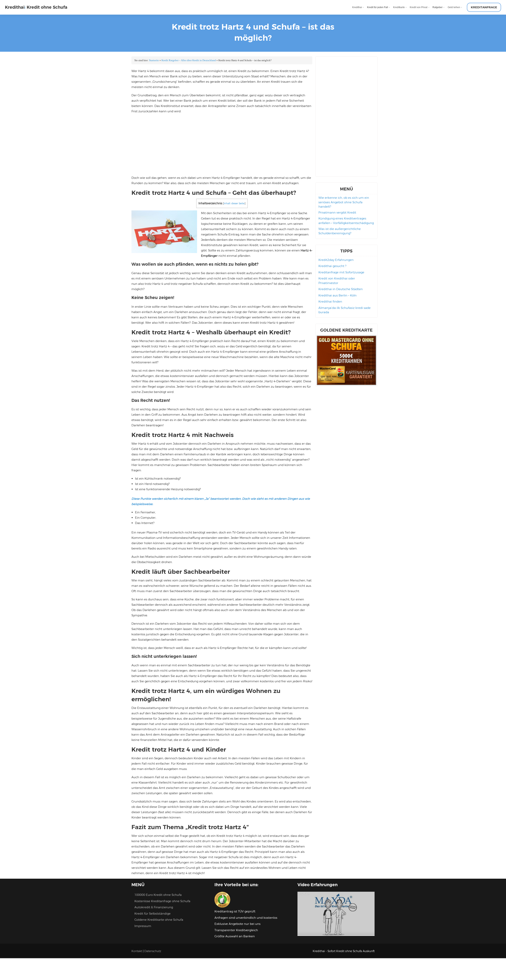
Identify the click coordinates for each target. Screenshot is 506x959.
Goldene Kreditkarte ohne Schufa (158, 920)
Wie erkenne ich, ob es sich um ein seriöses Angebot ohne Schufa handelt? (343, 202)
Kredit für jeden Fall (377, 7)
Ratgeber (437, 7)
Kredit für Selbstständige (152, 913)
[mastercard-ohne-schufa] (346, 384)
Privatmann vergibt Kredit (337, 212)
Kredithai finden (330, 301)
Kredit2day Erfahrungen (336, 260)
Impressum (142, 926)
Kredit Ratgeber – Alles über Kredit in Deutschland (188, 60)
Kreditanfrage (484, 7)
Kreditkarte (399, 7)
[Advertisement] (221, 144)
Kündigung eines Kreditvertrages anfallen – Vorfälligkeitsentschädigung (346, 221)
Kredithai (357, 7)
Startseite (154, 60)
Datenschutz (152, 951)
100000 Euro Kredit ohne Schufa (158, 895)
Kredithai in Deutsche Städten (340, 289)
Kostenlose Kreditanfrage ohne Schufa (162, 901)
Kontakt (136, 951)
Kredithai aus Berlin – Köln (337, 295)
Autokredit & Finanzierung (153, 907)
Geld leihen (454, 7)
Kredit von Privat (418, 7)
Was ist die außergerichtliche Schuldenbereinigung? (339, 231)
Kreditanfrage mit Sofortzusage (341, 272)
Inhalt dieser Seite (234, 203)
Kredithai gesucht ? (332, 266)
